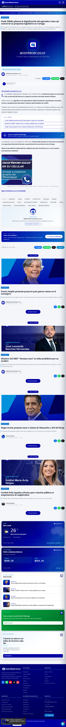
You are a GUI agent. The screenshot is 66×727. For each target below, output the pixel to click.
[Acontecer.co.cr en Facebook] (3, 682)
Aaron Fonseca (10, 436)
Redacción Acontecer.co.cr (13, 73)
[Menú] (63, 2)
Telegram (61, 247)
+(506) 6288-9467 (49, 706)
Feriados (47, 681)
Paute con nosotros (6, 704)
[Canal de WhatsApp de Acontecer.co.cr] (6, 682)
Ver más (58, 568)
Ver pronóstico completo (53, 543)
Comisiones (26, 709)
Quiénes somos (5, 700)
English (25, 681)
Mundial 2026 (26, 678)
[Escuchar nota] (4, 83)
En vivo (25, 711)
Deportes (25, 676)
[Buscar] (59, 2)
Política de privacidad (7, 711)
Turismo (25, 692)
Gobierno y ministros (28, 713)
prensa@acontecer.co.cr (51, 702)
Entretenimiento (27, 685)
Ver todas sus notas (32, 223)
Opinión (25, 690)
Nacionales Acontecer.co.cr (12, 91)
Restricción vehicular (50, 683)
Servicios (48, 668)
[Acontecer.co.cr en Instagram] (17, 682)
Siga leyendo (33, 255)
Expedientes (26, 706)
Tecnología (25, 687)
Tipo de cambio (48, 671)
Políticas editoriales (6, 709)
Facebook (39, 247)
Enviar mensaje (48, 711)
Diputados (25, 702)
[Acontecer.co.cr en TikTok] (14, 682)
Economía (25, 683)
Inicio (5, 13)
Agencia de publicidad (7, 706)
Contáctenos (5, 702)
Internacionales (27, 674)
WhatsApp (47, 247)
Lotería (46, 678)
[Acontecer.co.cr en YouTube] (10, 682)
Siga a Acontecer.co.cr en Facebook (13, 191)
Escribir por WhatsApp (55, 236)
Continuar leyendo (32, 311)
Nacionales (12, 13)
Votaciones (26, 704)
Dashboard (25, 700)
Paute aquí (50, 715)
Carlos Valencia (10, 503)
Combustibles (48, 676)
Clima (46, 674)
